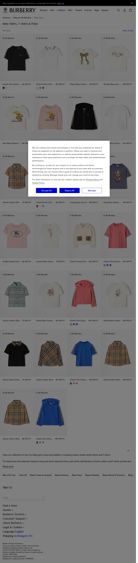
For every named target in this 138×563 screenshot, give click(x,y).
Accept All (46, 190)
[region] (69, 169)
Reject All (69, 190)
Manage (92, 190)
